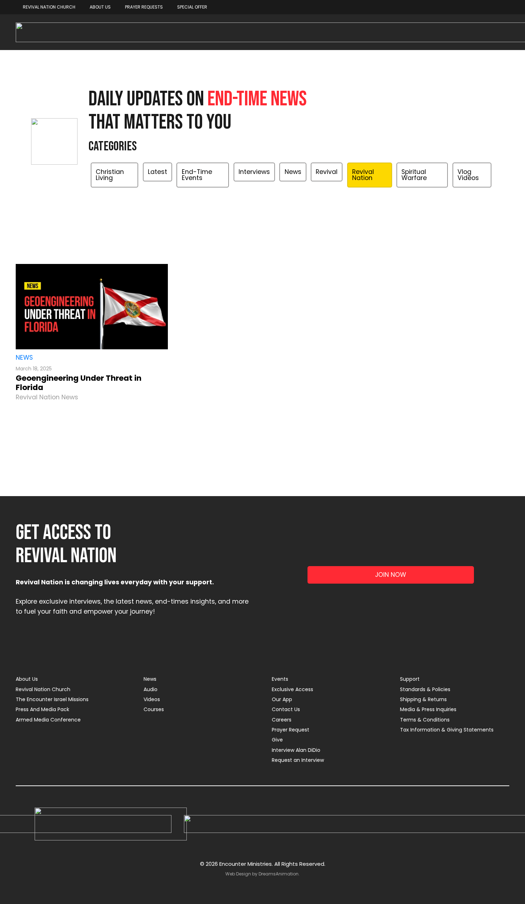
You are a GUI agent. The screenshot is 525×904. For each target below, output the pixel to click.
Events (280, 679)
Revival (327, 172)
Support (410, 679)
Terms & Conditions (425, 719)
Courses (154, 709)
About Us (27, 679)
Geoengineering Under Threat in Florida (78, 383)
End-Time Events (197, 175)
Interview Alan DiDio (296, 750)
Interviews (254, 172)
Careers (281, 719)
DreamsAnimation (279, 874)
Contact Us (286, 709)
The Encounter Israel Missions (52, 699)
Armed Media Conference (48, 719)
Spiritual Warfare (414, 175)
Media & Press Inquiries (428, 709)
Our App (282, 699)
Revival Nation (363, 175)
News (293, 172)
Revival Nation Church (43, 689)
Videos (152, 699)
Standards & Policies (425, 689)
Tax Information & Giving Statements (447, 729)
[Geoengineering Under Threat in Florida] (92, 306)
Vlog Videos (468, 175)
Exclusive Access (292, 689)
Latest (157, 172)
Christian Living (110, 175)
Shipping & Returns (423, 699)
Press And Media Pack (42, 709)
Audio (151, 689)
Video (296, 197)
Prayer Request (290, 729)
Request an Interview (298, 760)
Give (277, 739)
